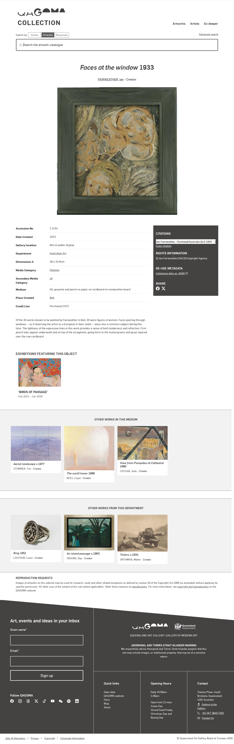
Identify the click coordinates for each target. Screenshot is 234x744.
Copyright (49, 738)
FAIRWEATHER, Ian (111, 79)
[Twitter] (163, 289)
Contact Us (208, 718)
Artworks (179, 23)
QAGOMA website (114, 695)
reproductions (139, 586)
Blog (106, 703)
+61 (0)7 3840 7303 (213, 713)
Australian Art (58, 253)
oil (51, 278)
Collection (39, 22)
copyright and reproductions (193, 586)
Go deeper (211, 23)
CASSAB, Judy (128, 471)
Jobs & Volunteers (15, 738)
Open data (109, 692)
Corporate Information (72, 738)
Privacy (35, 738)
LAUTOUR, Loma (22, 557)
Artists (194, 23)
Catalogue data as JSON (170, 273)
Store (107, 699)
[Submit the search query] (18, 45)
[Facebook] (158, 289)
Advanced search (208, 34)
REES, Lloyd (74, 478)
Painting (54, 270)
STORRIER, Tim (22, 468)
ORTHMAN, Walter (130, 559)
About (107, 707)
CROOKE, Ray (74, 558)
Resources (62, 35)
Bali (52, 297)
